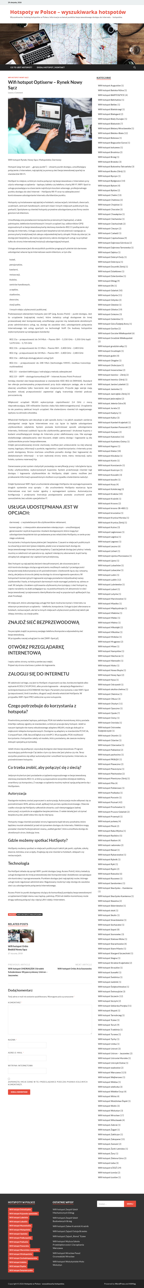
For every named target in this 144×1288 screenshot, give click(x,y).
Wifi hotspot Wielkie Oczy (110, 1091)
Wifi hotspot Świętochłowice (112, 986)
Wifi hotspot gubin (107, 355)
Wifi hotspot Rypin (107, 869)
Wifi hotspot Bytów (107, 190)
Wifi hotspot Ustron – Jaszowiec (113, 1053)
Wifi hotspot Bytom (107, 185)
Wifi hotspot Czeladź (108, 233)
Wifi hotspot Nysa (107, 679)
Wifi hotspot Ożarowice (109, 745)
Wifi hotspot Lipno (107, 560)
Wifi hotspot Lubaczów (109, 570)
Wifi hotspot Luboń (107, 589)
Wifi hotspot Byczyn (108, 176)
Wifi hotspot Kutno (107, 527)
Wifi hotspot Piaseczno (109, 764)
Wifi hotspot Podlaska (109, 792)
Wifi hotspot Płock (107, 826)
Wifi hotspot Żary (106, 1153)
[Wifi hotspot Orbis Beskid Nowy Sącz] (21, 937)
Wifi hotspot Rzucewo (108, 878)
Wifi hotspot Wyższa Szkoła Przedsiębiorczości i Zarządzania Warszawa (68, 1244)
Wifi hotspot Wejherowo (110, 1077)
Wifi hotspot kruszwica (109, 513)
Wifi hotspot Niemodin (109, 660)
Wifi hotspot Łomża (107, 1172)
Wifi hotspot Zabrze (107, 1124)
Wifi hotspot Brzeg (107, 157)
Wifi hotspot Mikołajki (109, 627)
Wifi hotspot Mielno (108, 622)
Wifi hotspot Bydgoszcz (109, 180)
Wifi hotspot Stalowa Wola (111, 939)
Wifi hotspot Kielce (107, 451)
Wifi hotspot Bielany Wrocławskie (114, 128)
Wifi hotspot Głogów (108, 360)
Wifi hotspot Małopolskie (29, 914)
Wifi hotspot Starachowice (111, 943)
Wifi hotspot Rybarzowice (110, 854)
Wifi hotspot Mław (107, 646)
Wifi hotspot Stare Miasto (110, 948)
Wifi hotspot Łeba (106, 1163)
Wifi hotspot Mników (108, 636)
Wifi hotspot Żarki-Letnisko (111, 1148)
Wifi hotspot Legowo (108, 541)
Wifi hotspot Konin (107, 460)
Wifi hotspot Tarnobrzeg (110, 1015)
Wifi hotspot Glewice (108, 304)
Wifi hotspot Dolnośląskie (20, 1209)
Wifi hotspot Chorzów (109, 209)
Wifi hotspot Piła (106, 783)
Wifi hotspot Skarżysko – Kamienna (115, 888)
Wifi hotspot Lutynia (108, 594)
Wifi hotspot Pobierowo (109, 788)
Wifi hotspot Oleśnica (108, 694)
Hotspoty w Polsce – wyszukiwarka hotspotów (68, 12)
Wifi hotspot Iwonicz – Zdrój (112, 374)
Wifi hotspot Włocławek (110, 1120)
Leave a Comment (15, 93)
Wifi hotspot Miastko (108, 603)
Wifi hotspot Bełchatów (109, 99)
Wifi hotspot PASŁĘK (108, 759)
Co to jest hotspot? (21, 67)
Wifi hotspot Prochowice (110, 807)
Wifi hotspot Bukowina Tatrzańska (114, 166)
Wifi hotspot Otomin (108, 735)
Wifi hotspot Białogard (109, 114)
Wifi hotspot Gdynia (108, 295)
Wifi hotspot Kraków (108, 493)
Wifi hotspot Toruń (107, 1024)
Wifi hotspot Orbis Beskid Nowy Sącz (18, 948)
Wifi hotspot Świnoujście (110, 991)
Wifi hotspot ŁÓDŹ (107, 1167)
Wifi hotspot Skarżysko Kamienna (114, 896)
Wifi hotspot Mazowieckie (20, 1226)
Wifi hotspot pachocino (109, 754)
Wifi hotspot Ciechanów (110, 219)
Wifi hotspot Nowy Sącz (18, 77)
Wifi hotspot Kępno (107, 446)
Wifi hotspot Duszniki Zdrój (111, 266)
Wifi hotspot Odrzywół (109, 684)
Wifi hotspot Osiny (107, 717)
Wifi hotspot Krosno (108, 503)
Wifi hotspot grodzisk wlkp (111, 346)
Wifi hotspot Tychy (107, 1039)
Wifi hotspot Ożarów (108, 740)
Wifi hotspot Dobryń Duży (111, 257)
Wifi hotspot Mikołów (108, 632)
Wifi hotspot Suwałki (108, 972)
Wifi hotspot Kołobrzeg (109, 489)
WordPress (120, 1284)
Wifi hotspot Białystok (109, 123)
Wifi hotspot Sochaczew (109, 924)
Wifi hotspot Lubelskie (18, 1217)
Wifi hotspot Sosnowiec (109, 934)
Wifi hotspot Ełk (106, 285)
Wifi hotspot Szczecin (108, 996)
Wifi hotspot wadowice (109, 1067)
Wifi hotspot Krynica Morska (112, 517)
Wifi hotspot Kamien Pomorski (113, 427)
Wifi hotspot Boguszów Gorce (112, 142)
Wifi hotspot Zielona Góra (110, 1158)
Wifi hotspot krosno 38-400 (111, 508)
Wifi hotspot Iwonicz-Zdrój (111, 379)
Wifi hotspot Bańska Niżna (111, 90)
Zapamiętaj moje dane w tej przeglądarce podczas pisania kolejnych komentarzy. (48, 1083)
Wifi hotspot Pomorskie (19, 1246)
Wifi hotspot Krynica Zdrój (111, 522)
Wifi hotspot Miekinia (108, 613)
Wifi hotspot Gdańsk (108, 290)
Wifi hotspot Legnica (108, 536)
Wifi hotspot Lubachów (109, 565)
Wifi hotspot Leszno (107, 546)
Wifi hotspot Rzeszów (108, 873)
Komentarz (15, 1002)
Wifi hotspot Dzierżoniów (110, 276)
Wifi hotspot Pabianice (109, 749)
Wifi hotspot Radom (108, 840)
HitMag (132, 1284)
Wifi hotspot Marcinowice (110, 598)
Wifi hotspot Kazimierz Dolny (112, 441)
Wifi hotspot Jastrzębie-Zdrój (112, 393)
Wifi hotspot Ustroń (108, 1048)
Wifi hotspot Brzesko (108, 161)
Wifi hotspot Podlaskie (18, 1242)
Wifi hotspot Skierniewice (110, 905)
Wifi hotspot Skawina (108, 900)
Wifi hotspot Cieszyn (108, 228)
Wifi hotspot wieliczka (108, 1086)
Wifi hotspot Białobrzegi (110, 109)
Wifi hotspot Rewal (107, 849)
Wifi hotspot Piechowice (110, 773)
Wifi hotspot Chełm (107, 195)
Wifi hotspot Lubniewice (110, 584)
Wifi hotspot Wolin (107, 1105)
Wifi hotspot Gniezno (108, 314)
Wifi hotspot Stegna (107, 958)
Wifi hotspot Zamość (108, 1144)
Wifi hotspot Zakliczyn (109, 1134)
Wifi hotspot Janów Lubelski (111, 384)
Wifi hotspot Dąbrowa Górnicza (113, 242)
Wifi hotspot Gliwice (108, 309)
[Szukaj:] (116, 1204)
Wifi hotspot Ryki (106, 864)
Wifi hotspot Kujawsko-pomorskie (23, 1213)
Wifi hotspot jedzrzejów (109, 398)
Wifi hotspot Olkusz (107, 698)
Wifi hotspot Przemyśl (109, 816)
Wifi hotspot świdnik (108, 982)
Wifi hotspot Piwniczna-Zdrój (112, 778)
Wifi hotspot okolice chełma (111, 689)
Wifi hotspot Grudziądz (109, 351)
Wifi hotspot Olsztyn (108, 703)
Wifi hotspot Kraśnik (108, 498)
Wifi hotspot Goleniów (109, 319)
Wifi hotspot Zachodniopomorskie (23, 1258)
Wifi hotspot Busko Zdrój (110, 171)
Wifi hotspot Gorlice (108, 328)
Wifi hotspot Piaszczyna (109, 768)
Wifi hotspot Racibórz (108, 835)
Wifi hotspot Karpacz (108, 432)
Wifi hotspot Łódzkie (17, 1262)
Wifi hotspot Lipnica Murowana (113, 555)
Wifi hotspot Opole (107, 713)
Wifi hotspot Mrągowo (109, 641)
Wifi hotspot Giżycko (108, 300)
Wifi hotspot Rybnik (107, 859)
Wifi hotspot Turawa (108, 1034)
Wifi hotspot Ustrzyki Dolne (111, 1063)
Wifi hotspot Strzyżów (109, 967)
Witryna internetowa (20, 1065)
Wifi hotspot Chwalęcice (110, 214)
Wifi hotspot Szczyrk (108, 1001)
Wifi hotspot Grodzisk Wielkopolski (115, 338)
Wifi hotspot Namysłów (109, 651)
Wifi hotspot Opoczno (109, 708)
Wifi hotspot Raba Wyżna (110, 830)
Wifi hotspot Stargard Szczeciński (114, 953)
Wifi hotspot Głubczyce (109, 365)
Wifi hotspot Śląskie (17, 1266)
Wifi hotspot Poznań (108, 802)
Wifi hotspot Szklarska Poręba (112, 1005)
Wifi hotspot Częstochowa (111, 238)
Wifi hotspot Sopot (107, 929)
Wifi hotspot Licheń (107, 551)
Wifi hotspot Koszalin (108, 474)
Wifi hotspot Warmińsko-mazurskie (24, 1250)
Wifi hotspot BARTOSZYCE (111, 95)
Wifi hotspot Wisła (107, 1096)
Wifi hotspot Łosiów (108, 1177)
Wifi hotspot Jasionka (108, 389)
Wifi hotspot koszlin (107, 479)
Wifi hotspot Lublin (107, 579)
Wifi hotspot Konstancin (110, 465)
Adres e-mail (16, 1053)
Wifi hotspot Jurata (107, 408)
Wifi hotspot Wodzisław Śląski (113, 1101)
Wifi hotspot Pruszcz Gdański (112, 811)
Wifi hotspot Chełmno (109, 199)
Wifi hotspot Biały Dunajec (111, 118)
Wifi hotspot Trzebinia (109, 1029)
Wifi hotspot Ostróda (108, 722)
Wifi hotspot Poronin (108, 797)
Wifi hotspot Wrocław (109, 1115)
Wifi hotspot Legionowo (109, 532)
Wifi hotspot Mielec (107, 617)
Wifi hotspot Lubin (107, 575)
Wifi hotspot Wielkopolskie (20, 1254)
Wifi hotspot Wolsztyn (109, 1110)
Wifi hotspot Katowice (109, 436)
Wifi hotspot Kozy (107, 484)
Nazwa (12, 1040)
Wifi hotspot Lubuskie (18, 1221)
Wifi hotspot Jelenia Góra (110, 403)
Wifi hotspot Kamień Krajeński (113, 422)
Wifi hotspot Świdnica (108, 977)
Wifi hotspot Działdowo (109, 271)
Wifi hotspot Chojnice (108, 204)
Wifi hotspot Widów (108, 1082)
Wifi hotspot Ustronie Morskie (113, 1058)
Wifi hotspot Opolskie (18, 1234)
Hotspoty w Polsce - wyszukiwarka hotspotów (44, 1284)
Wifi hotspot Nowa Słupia (110, 670)
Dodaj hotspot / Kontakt (51, 67)
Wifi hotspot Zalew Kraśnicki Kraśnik (71, 1226)
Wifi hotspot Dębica (107, 252)
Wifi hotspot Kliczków (108, 455)
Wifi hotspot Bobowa (108, 138)
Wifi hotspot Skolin (107, 915)
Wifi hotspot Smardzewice (110, 920)
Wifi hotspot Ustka (107, 1043)
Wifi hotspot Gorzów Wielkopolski (114, 333)
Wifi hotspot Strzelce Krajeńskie (113, 962)
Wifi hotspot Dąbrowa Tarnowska (114, 247)
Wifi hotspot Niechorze (109, 656)
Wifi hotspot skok (106, 910)
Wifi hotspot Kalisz (107, 417)
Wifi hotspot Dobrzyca (109, 261)
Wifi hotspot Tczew (107, 1020)
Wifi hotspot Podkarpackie (20, 1238)
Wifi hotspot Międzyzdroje (111, 608)
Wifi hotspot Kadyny (108, 412)
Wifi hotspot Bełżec (107, 104)
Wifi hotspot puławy (108, 821)
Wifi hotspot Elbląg (107, 280)
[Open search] (134, 67)
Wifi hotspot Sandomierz (110, 883)
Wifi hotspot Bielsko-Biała (110, 133)
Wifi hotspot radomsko (109, 845)
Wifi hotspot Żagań (107, 1129)
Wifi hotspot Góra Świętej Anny (113, 323)
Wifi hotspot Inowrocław (110, 370)
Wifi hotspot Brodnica (108, 152)
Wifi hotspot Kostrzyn (109, 470)
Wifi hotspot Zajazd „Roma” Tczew (69, 1236)
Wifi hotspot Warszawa (109, 1072)
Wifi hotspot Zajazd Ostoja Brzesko (70, 1231)
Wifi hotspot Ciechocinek (110, 223)
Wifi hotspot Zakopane (109, 1139)
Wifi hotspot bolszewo (109, 147)
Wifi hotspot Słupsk (107, 1010)
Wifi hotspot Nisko (107, 665)
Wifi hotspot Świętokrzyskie (21, 1270)
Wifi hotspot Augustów (109, 85)
